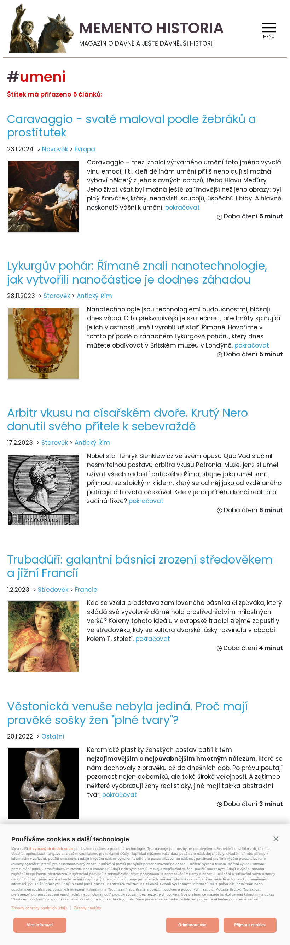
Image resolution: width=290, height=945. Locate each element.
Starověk (57, 296)
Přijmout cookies (250, 925)
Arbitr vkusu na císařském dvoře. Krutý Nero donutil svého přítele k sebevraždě (127, 419)
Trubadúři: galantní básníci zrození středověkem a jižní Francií (140, 566)
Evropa (85, 149)
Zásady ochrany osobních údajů (39, 908)
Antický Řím (94, 296)
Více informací (40, 925)
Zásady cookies (87, 908)
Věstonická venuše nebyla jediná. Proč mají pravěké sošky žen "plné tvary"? (127, 713)
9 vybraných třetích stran (51, 849)
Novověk (55, 149)
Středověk (53, 589)
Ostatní (52, 736)
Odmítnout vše (192, 925)
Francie (86, 589)
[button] (276, 838)
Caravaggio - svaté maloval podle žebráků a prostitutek (131, 125)
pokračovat (182, 207)
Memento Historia (151, 28)
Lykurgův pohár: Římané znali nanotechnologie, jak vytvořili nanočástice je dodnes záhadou (137, 272)
